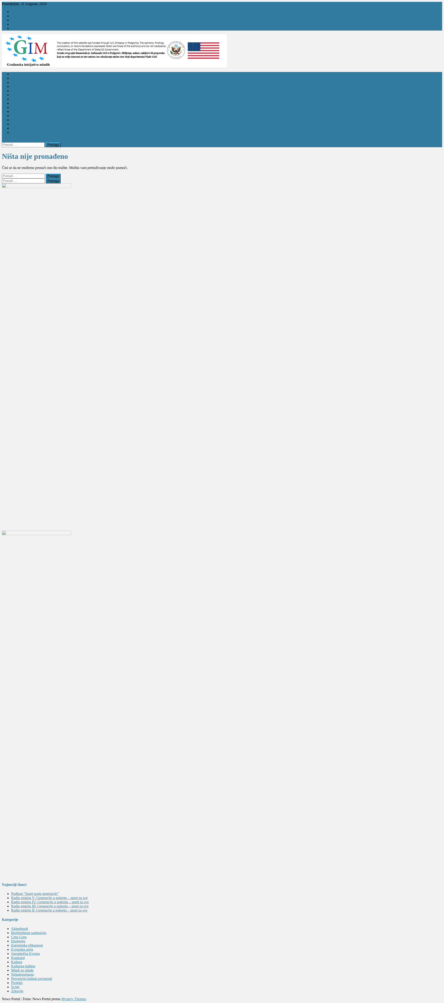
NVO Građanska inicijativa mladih (36, 78)
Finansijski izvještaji (25, 16)
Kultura (16, 962)
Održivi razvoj (21, 124)
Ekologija (18, 111)
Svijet (15, 987)
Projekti (16, 95)
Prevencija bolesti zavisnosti (31, 132)
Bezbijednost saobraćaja (28, 116)
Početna (17, 74)
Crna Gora (19, 103)
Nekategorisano (22, 974)
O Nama (17, 24)
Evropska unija (22, 107)
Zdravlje (17, 86)
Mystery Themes (73, 999)
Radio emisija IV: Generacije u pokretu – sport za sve (50, 902)
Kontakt (17, 20)
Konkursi (18, 128)
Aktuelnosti (19, 82)
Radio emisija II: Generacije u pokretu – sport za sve (49, 910)
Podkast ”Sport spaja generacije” (35, 894)
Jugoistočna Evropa (25, 954)
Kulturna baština (23, 120)
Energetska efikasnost (27, 91)
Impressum (19, 12)
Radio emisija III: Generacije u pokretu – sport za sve (50, 906)
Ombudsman (20, 28)
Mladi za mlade (22, 99)
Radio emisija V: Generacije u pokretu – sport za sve (49, 898)
